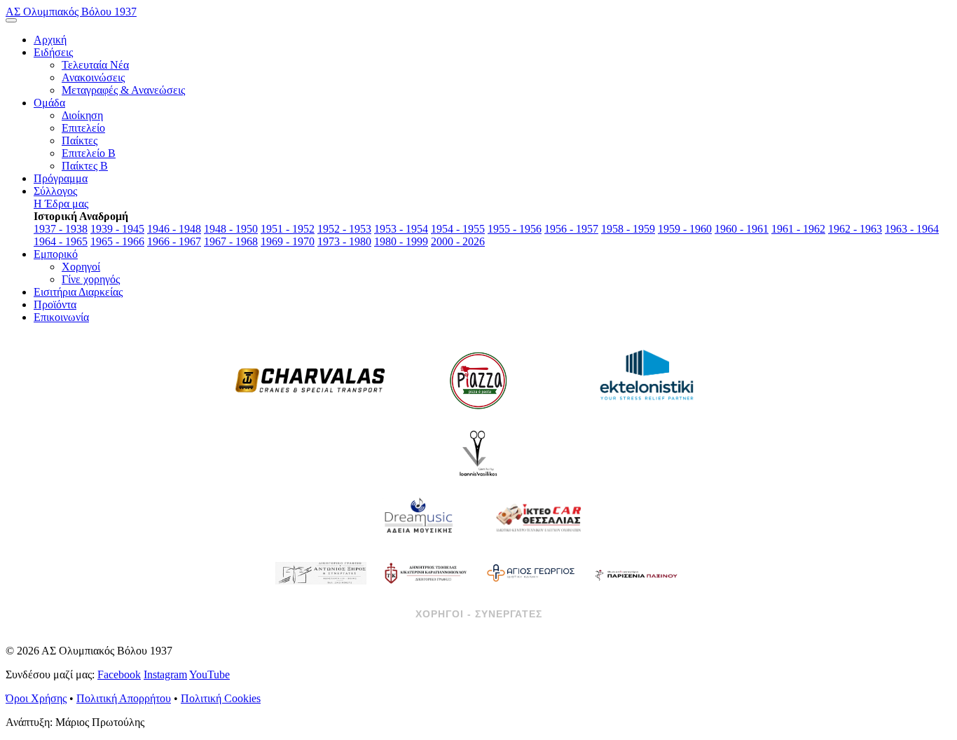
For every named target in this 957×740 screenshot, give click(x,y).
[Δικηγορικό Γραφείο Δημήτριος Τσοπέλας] (425, 573)
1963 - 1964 (912, 229)
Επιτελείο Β (89, 153)
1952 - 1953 (344, 229)
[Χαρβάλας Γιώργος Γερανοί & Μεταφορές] (310, 380)
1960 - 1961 (742, 229)
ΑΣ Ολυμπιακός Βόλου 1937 (71, 12)
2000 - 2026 (458, 241)
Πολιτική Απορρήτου (123, 698)
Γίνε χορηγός (91, 279)
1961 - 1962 (798, 229)
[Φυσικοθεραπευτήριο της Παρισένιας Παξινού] (636, 573)
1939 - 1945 (117, 229)
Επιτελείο (83, 128)
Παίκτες (79, 140)
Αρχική (50, 40)
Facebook (119, 674)
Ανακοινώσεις (93, 77)
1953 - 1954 (401, 229)
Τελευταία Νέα (95, 65)
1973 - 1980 (344, 241)
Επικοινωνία (61, 317)
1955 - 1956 (515, 229)
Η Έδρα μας (61, 204)
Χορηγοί (81, 267)
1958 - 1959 (628, 229)
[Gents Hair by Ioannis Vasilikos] (478, 454)
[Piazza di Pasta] (478, 380)
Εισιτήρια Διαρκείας (78, 292)
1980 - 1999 (401, 241)
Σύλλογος (55, 191)
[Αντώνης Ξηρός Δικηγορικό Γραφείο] (320, 573)
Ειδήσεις (53, 52)
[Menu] (11, 20)
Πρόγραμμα (61, 178)
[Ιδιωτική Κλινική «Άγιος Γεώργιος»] (531, 573)
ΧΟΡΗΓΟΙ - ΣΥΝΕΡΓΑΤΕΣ (478, 613)
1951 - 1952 (288, 229)
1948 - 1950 (231, 229)
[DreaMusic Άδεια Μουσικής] (418, 517)
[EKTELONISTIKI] (647, 380)
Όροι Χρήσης (36, 698)
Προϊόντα (55, 304)
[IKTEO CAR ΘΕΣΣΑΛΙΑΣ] (538, 517)
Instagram (165, 674)
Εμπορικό (56, 254)
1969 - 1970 (288, 241)
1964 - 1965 (61, 241)
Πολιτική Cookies (221, 698)
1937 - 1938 (61, 229)
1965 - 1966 (117, 241)
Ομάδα (49, 103)
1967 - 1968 (231, 241)
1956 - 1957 (571, 229)
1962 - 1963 (855, 229)
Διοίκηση (82, 115)
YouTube (209, 674)
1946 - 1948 (174, 229)
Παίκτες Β (85, 166)
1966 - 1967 (174, 241)
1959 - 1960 (685, 229)
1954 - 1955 (458, 229)
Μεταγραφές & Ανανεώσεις (123, 90)
